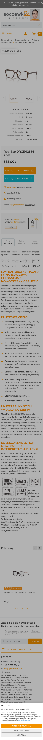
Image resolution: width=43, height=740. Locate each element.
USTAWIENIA (21, 735)
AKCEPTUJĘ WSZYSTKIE (21, 726)
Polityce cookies (24, 721)
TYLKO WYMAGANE (21, 730)
